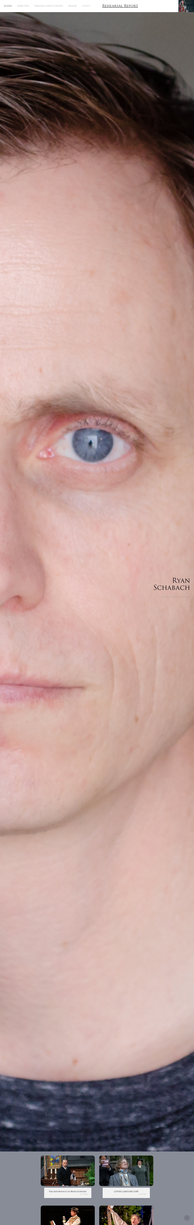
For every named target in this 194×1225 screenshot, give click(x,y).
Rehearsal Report (120, 6)
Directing (23, 5)
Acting (8, 5)
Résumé (73, 5)
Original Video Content (49, 5)
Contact (86, 6)
